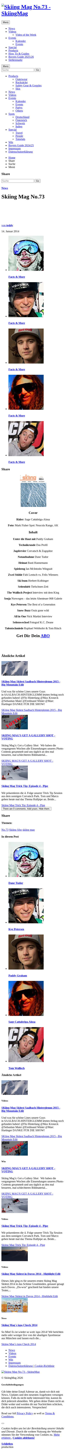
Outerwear (21, 79)
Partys (18, 107)
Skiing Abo (15, 829)
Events (12, 37)
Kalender (20, 41)
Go (37, 70)
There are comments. (26, 808)
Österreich (21, 120)
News (11, 28)
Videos (12, 31)
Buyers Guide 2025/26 (21, 56)
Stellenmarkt (15, 59)
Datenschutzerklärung (20, 151)
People (19, 135)
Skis (17, 88)
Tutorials (20, 139)
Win (10, 142)
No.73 (4, 829)
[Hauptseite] (33, 13)
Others (19, 110)
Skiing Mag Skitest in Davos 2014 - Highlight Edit (30, 1273)
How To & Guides (18, 53)
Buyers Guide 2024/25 (21, 145)
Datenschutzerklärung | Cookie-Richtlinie (31, 1365)
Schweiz (20, 123)
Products (13, 50)
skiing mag (29, 829)
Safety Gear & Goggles (28, 85)
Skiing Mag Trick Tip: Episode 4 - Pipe (24, 786)
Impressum (14, 148)
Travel (19, 132)
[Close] (2, 1423)
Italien (18, 126)
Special (12, 47)
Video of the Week (25, 34)
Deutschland (22, 117)
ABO (45, 635)
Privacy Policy (25, 1413)
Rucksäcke (21, 82)
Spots (11, 113)
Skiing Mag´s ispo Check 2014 (19, 1325)
